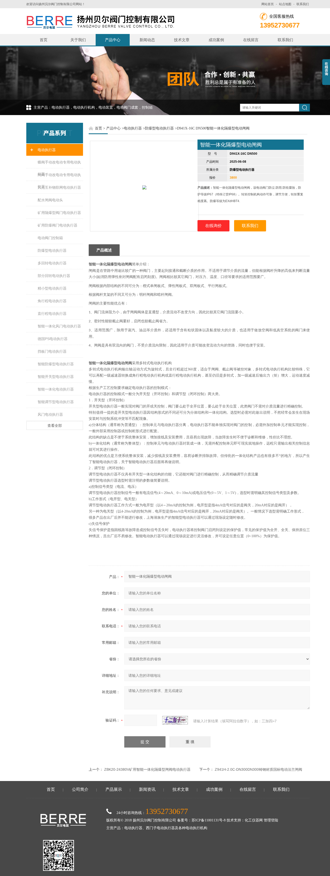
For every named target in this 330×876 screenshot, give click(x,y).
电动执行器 (47, 150)
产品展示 (113, 789)
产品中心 (112, 40)
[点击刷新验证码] (175, 720)
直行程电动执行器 (52, 313)
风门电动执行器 (50, 414)
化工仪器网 (254, 820)
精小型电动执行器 (52, 288)
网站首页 (267, 4)
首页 (43, 40)
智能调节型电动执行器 (56, 402)
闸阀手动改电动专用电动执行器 (59, 177)
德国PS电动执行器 (53, 339)
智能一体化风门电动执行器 (59, 326)
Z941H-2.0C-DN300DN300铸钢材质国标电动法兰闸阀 (258, 769)
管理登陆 (271, 820)
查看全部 (54, 425)
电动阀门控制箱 (50, 238)
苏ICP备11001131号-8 (209, 820)
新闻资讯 (147, 789)
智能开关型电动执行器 (56, 377)
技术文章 (181, 40)
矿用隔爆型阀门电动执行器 (59, 213)
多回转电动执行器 (52, 263)
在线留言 (251, 40)
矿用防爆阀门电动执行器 (57, 225)
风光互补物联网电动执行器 (59, 187)
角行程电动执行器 (52, 301)
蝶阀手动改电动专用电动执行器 (59, 164)
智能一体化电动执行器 (56, 389)
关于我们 (78, 40)
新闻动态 (147, 40)
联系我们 (302, 4)
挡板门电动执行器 (52, 351)
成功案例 (216, 40)
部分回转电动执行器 (54, 276)
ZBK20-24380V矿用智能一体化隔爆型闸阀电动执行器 (147, 769)
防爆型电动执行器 (52, 250)
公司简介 (80, 789)
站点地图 (285, 4)
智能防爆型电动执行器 (56, 364)
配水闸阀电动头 (50, 200)
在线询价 (213, 225)
